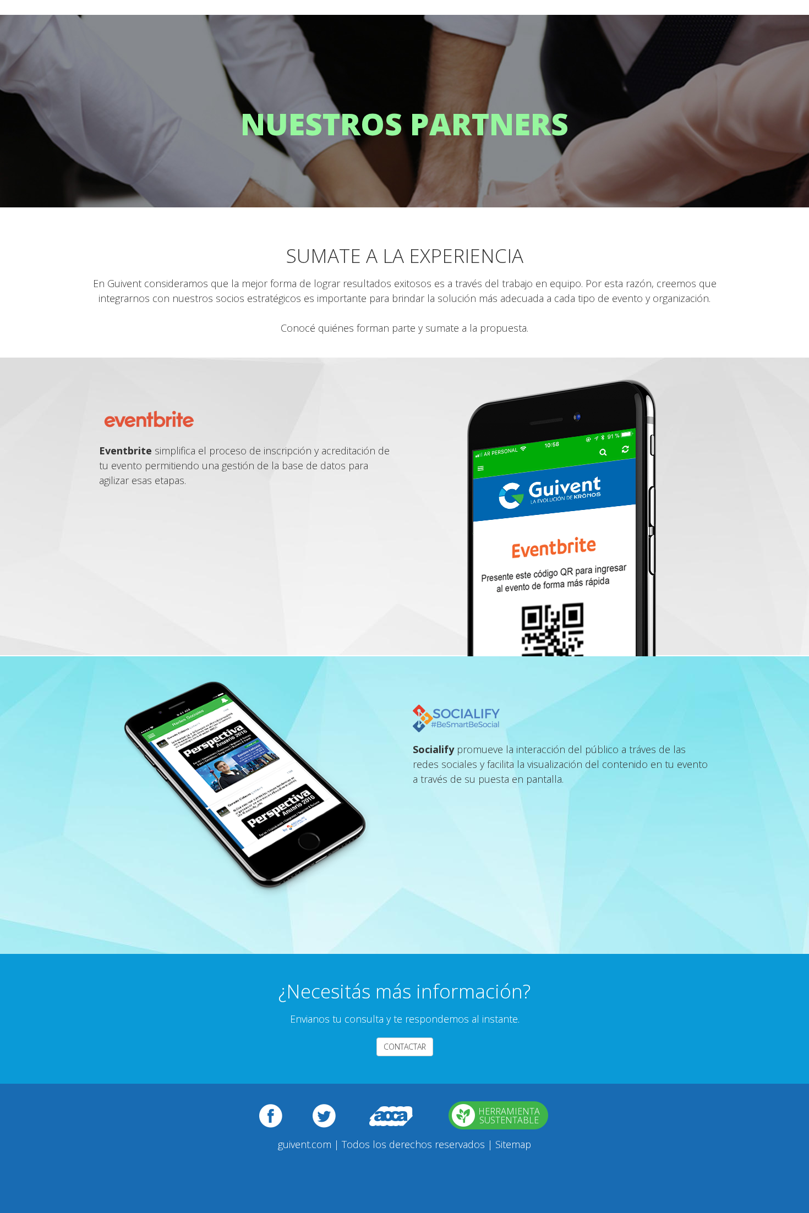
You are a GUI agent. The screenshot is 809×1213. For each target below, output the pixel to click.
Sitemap (513, 1144)
